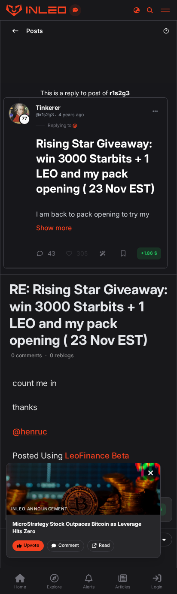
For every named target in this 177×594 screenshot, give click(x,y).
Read (104, 545)
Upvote (31, 545)
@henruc (29, 432)
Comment (68, 545)
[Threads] (36, 10)
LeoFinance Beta (97, 456)
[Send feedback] (75, 10)
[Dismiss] (151, 473)
